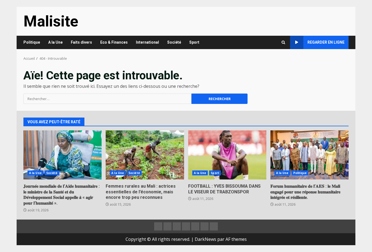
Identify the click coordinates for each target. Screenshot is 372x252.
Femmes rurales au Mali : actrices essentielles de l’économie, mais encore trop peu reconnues (145, 154)
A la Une (55, 42)
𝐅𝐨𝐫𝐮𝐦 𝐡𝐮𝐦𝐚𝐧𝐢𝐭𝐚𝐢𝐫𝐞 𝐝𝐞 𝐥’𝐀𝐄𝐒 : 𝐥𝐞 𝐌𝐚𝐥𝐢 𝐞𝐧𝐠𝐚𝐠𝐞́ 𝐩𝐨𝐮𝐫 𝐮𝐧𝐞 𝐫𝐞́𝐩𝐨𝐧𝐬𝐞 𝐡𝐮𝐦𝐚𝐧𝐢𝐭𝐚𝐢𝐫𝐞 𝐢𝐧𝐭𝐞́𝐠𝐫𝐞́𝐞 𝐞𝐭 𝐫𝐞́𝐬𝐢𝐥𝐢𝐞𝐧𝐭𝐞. (309, 154)
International (147, 42)
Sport (194, 42)
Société (174, 42)
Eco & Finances (114, 42)
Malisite (50, 21)
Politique (31, 42)
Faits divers (81, 42)
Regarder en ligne (325, 42)
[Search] (283, 42)
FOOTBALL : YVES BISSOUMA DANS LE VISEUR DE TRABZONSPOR (227, 154)
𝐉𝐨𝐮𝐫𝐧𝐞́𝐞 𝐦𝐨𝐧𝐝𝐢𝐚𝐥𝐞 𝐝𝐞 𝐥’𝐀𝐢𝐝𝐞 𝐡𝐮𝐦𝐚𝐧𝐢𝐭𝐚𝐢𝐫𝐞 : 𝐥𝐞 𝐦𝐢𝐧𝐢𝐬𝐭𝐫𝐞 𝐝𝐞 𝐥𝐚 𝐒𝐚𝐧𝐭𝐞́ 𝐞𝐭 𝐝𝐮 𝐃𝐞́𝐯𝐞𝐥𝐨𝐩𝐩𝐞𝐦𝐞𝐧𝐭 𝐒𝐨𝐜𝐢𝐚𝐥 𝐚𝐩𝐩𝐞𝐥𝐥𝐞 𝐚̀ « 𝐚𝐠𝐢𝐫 (62, 154)
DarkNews (205, 239)
